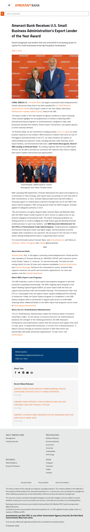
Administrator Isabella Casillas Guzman (27, 111)
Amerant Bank (35, 102)
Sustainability (50, 451)
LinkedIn (42, 243)
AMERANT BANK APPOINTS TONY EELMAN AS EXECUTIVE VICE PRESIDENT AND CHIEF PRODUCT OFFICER (40, 403)
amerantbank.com (58, 239)
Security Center (26, 482)
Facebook (15, 243)
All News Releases (52, 438)
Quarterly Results (12, 441)
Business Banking (52, 441)
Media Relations (11, 463)
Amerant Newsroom (34, 273)
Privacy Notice (43, 482)
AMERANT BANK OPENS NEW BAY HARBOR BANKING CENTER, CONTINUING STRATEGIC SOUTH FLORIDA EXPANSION (40, 390)
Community (50, 444)
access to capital (63, 131)
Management (10, 438)
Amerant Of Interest (13, 466)
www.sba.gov (17, 334)
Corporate (49, 448)
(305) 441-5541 (21, 358)
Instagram (31, 243)
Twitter (23, 243)
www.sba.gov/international (25, 305)
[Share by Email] (27, 372)
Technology (50, 454)
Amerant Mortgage (22, 267)
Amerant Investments (68, 264)
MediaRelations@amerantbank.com (29, 355)
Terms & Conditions (62, 482)
